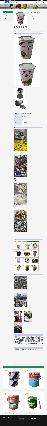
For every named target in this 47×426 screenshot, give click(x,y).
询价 (32, 16)
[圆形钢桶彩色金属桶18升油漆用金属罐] (13, 401)
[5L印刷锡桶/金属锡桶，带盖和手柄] (34, 401)
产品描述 (15, 31)
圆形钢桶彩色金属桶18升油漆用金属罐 (7, 412)
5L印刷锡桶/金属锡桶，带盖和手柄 (27, 412)
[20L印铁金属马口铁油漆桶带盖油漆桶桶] (13, 378)
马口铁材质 (15, 180)
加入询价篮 (32, 18)
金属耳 (14, 235)
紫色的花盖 (15, 178)
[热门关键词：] (36, 2)
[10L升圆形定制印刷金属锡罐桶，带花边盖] (34, 378)
